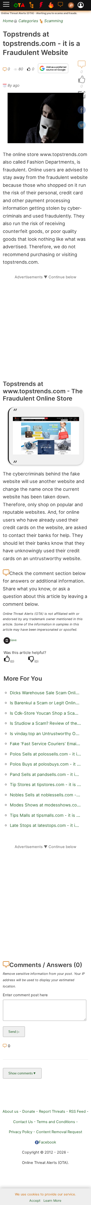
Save (13, 640)
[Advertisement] (45, 325)
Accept (34, 1200)
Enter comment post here (25, 995)
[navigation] (82, 80)
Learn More (52, 1200)
